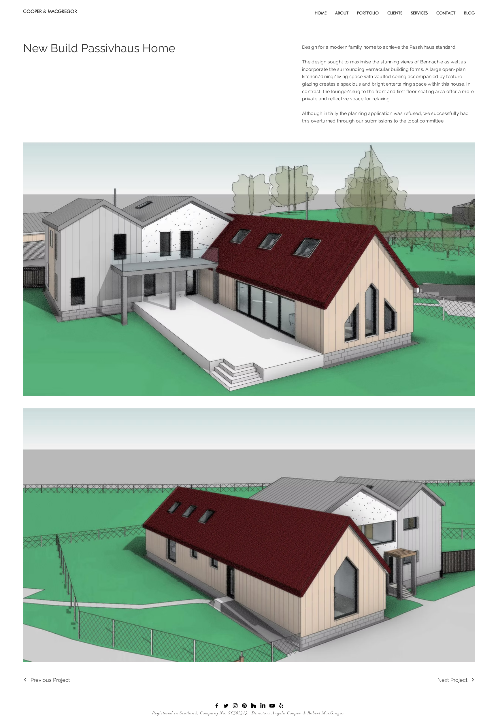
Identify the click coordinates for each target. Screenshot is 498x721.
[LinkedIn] (263, 706)
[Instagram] (235, 706)
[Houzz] (253, 706)
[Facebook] (217, 706)
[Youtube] (272, 706)
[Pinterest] (244, 706)
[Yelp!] (281, 706)
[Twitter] (226, 706)
